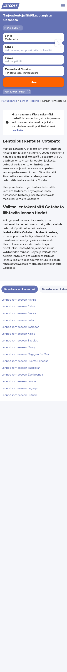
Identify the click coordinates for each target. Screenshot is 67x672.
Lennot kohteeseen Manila (18, 299)
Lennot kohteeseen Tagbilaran (20, 367)
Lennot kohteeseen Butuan (19, 395)
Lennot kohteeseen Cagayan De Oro (25, 354)
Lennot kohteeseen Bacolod (19, 340)
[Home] (10, 5)
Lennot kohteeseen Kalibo (18, 333)
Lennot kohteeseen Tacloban (20, 327)
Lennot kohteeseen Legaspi (19, 388)
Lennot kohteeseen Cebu (18, 306)
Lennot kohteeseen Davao (18, 313)
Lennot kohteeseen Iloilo (17, 320)
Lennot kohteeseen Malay (18, 347)
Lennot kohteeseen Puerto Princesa (24, 361)
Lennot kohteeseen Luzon (18, 381)
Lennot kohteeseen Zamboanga (22, 374)
